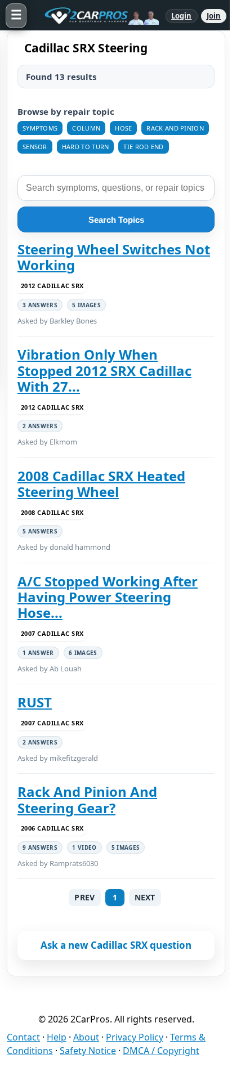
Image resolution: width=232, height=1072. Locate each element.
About (86, 1037)
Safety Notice (88, 1050)
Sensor (35, 146)
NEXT (145, 897)
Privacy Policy (134, 1037)
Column (86, 128)
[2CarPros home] (96, 16)
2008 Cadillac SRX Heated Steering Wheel (101, 484)
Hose (123, 128)
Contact (23, 1037)
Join (214, 16)
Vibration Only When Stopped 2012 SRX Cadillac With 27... (104, 370)
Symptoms (40, 128)
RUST (34, 702)
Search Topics (116, 220)
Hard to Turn (85, 146)
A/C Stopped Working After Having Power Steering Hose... (107, 597)
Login (181, 16)
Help (56, 1037)
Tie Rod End (143, 146)
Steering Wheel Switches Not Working (113, 257)
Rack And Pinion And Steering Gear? (87, 800)
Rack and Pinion (175, 128)
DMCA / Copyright (161, 1050)
